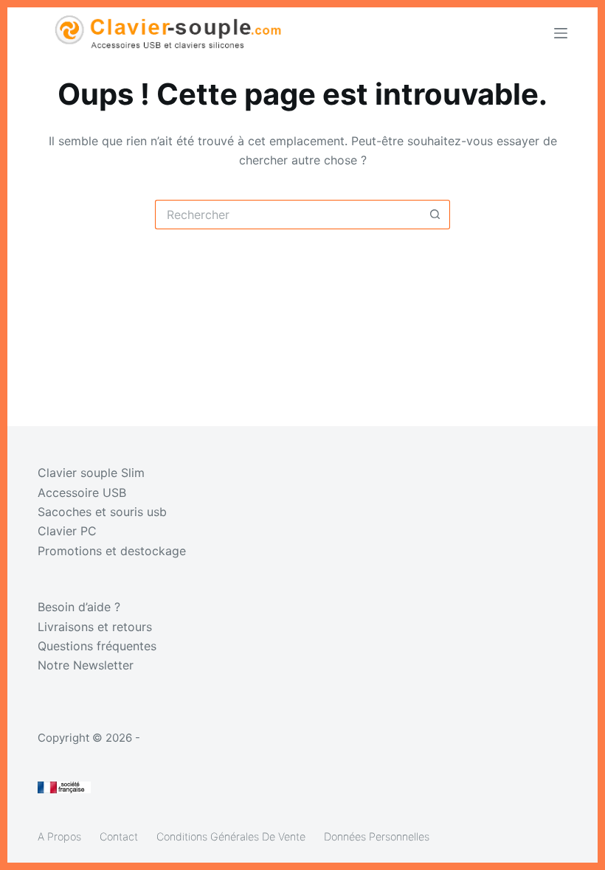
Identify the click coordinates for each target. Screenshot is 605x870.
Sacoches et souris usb (102, 511)
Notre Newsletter (86, 665)
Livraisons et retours (95, 626)
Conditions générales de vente (230, 836)
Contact (119, 836)
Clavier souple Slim (91, 472)
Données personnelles (376, 836)
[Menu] (560, 33)
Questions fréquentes (97, 645)
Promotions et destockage (112, 550)
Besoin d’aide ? (79, 606)
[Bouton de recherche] (435, 214)
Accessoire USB (82, 492)
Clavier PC (67, 530)
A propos (59, 836)
